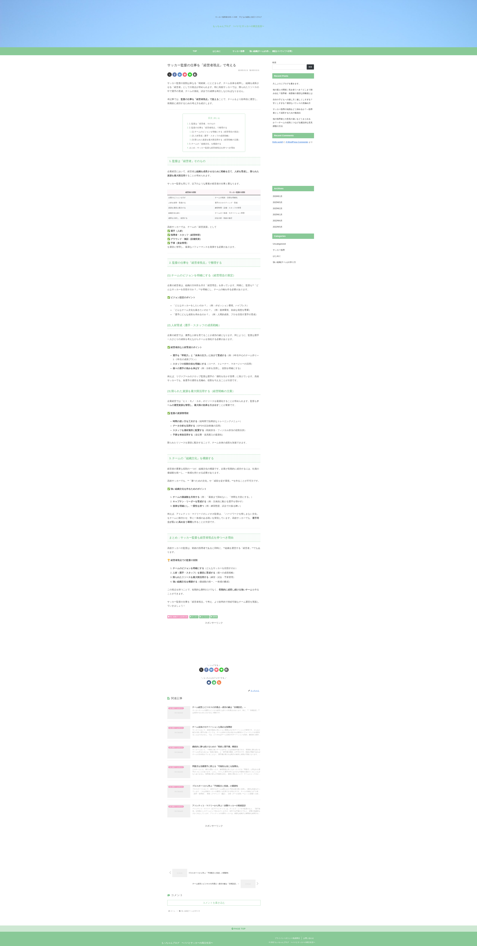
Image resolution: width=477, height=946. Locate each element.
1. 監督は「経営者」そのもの (202, 123)
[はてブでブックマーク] (180, 74)
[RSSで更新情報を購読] (219, 682)
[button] (195, 74)
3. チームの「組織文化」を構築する (205, 144)
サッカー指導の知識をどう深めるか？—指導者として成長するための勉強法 (293, 111)
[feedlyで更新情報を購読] (214, 682)
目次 (210, 118)
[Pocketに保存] (185, 74)
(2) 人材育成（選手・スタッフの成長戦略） (211, 136)
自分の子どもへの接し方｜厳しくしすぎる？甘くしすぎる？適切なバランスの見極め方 (293, 101)
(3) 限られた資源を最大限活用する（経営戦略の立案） (216, 140)
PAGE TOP (239, 928)
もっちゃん (205, 617)
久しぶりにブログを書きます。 (287, 83)
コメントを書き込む (214, 902)
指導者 (215, 617)
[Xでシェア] (169, 74)
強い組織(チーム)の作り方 (178, 617)
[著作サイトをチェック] (209, 682)
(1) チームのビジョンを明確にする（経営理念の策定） (216, 132)
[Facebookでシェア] (174, 74)
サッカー (195, 617)
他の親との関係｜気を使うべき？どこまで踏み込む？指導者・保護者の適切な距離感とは (293, 91)
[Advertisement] (213, 642)
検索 (274, 62)
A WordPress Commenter (297, 142)
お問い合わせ (308, 938)
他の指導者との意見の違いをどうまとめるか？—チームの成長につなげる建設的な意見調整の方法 (293, 122)
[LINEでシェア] (190, 74)
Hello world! (277, 142)
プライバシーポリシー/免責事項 (287, 938)
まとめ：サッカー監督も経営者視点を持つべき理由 (212, 148)
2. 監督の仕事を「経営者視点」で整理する (208, 127)
